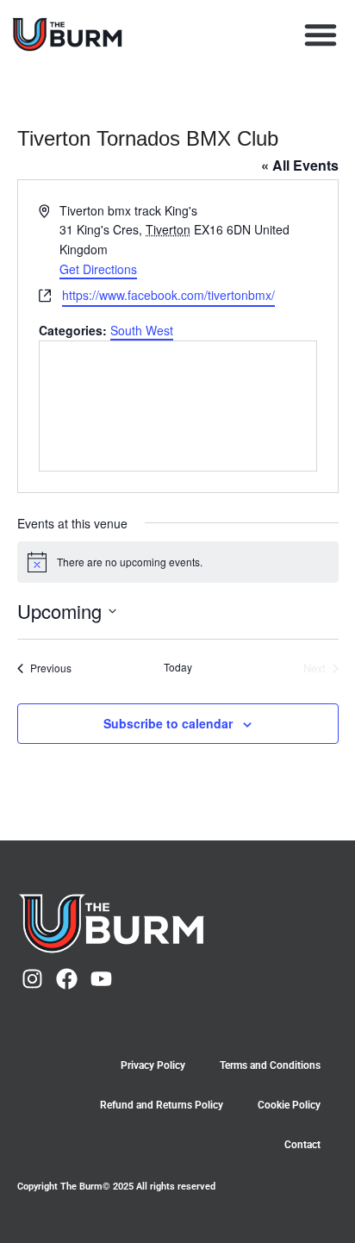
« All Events (300, 165)
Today (178, 667)
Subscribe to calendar (168, 723)
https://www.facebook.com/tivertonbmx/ (168, 294)
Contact (302, 1145)
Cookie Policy (289, 1105)
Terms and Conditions (270, 1065)
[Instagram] (32, 979)
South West (141, 330)
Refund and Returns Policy (161, 1105)
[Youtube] (101, 979)
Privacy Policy (153, 1065)
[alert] (178, 562)
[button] (320, 34)
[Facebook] (67, 979)
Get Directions (98, 269)
